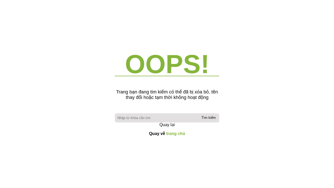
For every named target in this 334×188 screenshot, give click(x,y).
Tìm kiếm (208, 118)
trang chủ (175, 133)
